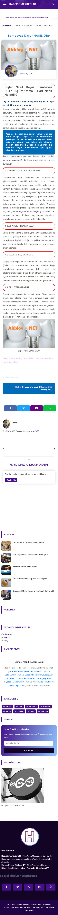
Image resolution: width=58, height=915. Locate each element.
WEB (37, 431)
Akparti (9, 706)
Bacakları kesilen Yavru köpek (25, 566)
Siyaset (20, 711)
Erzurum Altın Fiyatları (25, 678)
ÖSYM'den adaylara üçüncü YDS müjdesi (30, 579)
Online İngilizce (34, 868)
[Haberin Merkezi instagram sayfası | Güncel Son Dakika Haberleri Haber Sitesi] (39, 887)
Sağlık (8, 711)
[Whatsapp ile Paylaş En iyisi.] (49, 408)
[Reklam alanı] (29, 17)
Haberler (46, 706)
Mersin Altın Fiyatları (42, 682)
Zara (15, 423)
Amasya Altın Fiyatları (40, 671)
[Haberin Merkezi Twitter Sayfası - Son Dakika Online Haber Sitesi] (17, 887)
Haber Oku (7, 868)
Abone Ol (29, 750)
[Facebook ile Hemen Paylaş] (10, 408)
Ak (34, 431)
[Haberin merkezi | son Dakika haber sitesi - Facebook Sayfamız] (6, 887)
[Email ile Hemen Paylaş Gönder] (36, 408)
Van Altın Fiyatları (15, 685)
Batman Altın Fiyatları (14, 675)
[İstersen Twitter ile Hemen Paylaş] (23, 408)
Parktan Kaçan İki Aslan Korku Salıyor (28, 542)
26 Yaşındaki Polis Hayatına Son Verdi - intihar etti (33, 591)
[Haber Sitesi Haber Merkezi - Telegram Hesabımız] (28, 887)
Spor (32, 711)
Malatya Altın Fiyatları (22, 682)
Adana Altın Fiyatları (21, 671)
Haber (15, 868)
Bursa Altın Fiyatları (33, 675)
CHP (20, 706)
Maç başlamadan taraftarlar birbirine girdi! (30, 554)
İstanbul (44, 711)
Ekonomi (32, 706)
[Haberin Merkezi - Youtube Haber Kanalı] (50, 887)
